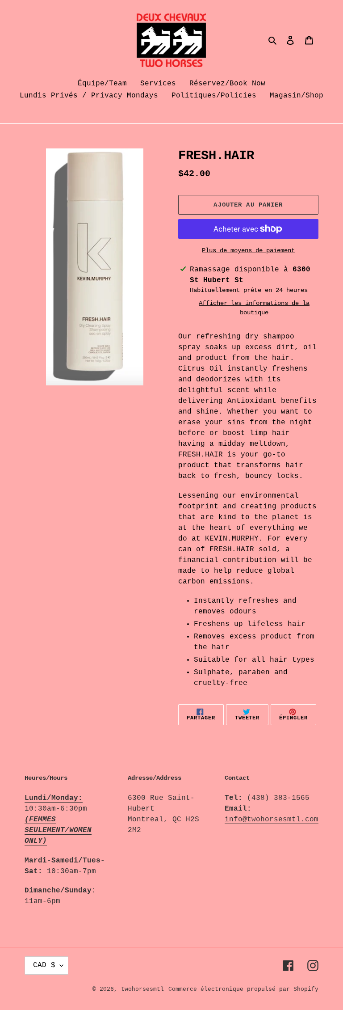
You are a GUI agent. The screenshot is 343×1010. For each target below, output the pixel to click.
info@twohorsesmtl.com (271, 820)
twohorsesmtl (142, 989)
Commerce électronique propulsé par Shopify (243, 989)
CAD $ (44, 965)
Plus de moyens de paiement (248, 250)
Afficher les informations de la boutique (254, 308)
